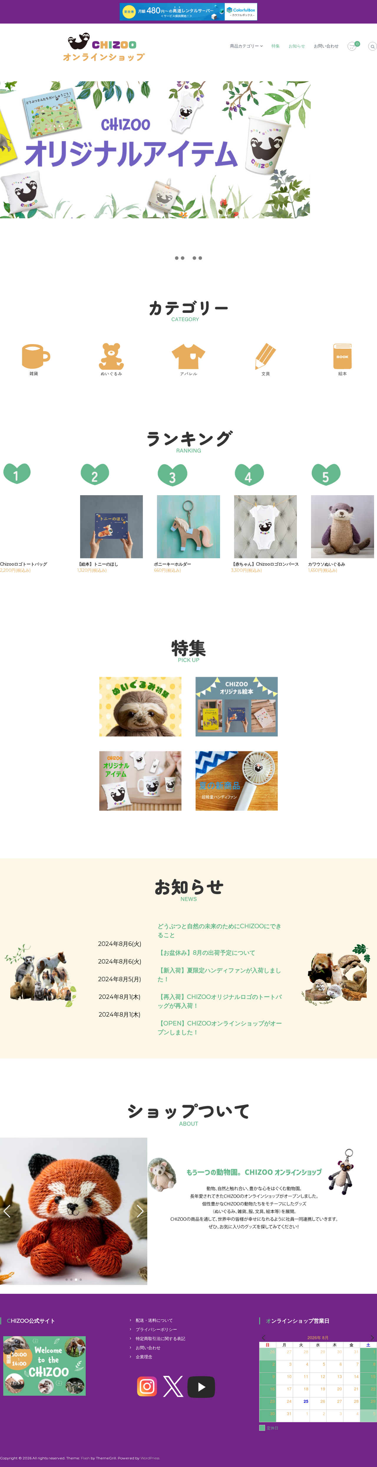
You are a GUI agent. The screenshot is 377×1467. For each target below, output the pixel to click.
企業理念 (144, 1356)
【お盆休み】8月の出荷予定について (206, 952)
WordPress (149, 1458)
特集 (276, 46)
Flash (85, 1458)
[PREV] (264, 1337)
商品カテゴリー (244, 46)
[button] (176, 258)
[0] (352, 46)
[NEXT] (371, 1337)
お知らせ (297, 46)
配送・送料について (154, 1320)
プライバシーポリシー (156, 1329)
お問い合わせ (326, 46)
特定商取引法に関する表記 (160, 1338)
